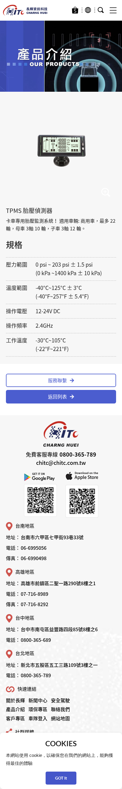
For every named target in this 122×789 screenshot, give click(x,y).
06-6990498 (33, 558)
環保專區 (37, 709)
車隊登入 (37, 718)
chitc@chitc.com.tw (61, 463)
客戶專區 (15, 718)
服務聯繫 (57, 380)
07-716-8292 (34, 604)
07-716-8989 (34, 593)
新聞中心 (37, 700)
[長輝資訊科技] (25, 10)
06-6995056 (33, 547)
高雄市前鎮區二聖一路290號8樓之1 (58, 583)
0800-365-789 (78, 454)
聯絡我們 (60, 709)
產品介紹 (15, 709)
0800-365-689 (36, 639)
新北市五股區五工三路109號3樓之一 (59, 664)
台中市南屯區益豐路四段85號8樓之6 (59, 629)
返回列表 (57, 396)
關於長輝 (15, 700)
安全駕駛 (60, 700)
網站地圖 (60, 718)
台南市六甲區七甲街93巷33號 (52, 537)
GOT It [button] (61, 777)
